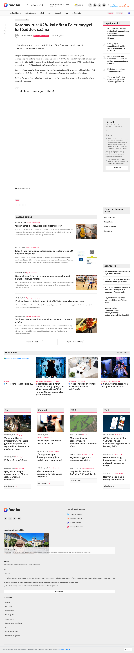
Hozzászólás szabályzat (13, 623)
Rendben (128, 650)
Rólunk (7, 602)
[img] (12, 5)
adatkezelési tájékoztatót (42, 586)
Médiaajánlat (9, 615)
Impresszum (9, 610)
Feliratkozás (117, 168)
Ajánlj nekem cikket (74, 342)
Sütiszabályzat (64, 650)
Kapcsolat (8, 606)
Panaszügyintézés (11, 631)
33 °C (81, 5)
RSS (6, 627)
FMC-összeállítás (26, 36)
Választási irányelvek (12, 636)
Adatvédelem (9, 619)
